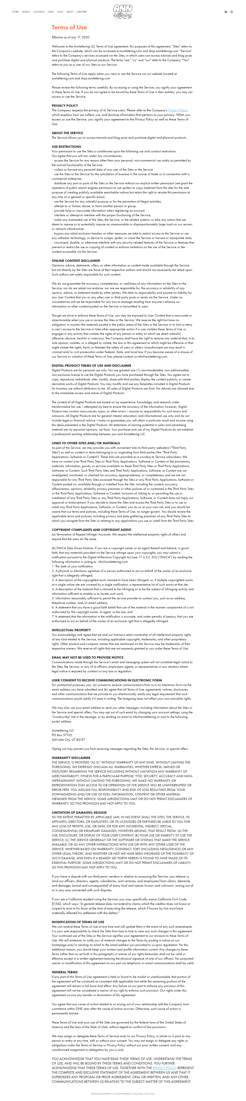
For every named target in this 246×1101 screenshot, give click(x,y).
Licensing (38, 11)
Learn (51, 11)
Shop (60, 11)
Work (15, 11)
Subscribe (82, 11)
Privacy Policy (177, 110)
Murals (26, 11)
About (69, 11)
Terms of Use (150, 1094)
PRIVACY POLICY (165, 1068)
